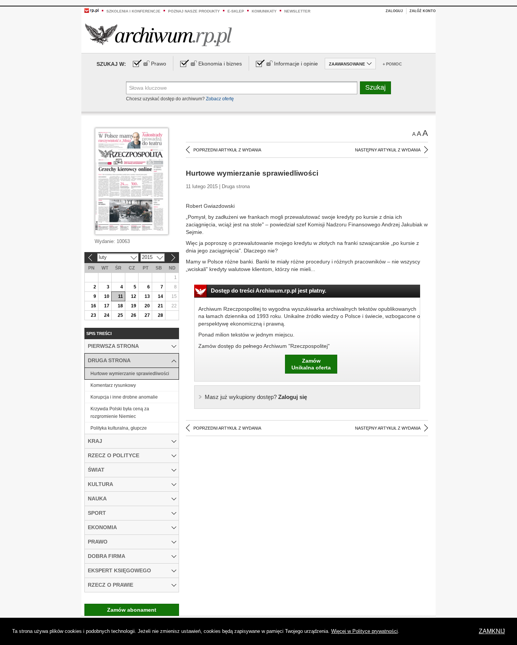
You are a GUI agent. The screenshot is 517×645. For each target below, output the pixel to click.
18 (120, 305)
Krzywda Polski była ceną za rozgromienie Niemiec (119, 412)
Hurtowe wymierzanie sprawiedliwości (129, 373)
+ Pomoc (392, 64)
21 (160, 305)
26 (133, 315)
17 (106, 305)
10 (106, 296)
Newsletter (297, 11)
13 (147, 296)
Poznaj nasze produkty (194, 11)
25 (120, 315)
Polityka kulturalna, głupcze (118, 428)
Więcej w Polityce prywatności (364, 631)
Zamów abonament (131, 610)
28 (160, 315)
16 (93, 305)
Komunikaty (264, 11)
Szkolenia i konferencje (133, 11)
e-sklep (235, 11)
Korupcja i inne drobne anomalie (124, 397)
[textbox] (241, 87)
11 (120, 296)
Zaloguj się (256, 397)
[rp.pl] (91, 10)
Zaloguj (394, 11)
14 (160, 296)
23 (93, 315)
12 (133, 296)
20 (147, 305)
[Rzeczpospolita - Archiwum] (158, 35)
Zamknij (492, 631)
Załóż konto (423, 11)
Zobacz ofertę (220, 98)
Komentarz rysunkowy (113, 385)
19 (133, 305)
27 (147, 315)
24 (106, 315)
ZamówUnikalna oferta (311, 364)
